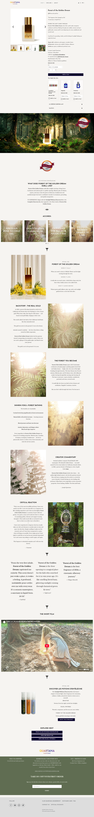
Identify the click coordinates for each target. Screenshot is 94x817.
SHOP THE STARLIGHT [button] (66, 719)
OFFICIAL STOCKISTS (57, 804)
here (67, 469)
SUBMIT (47, 790)
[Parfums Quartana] (15, 3)
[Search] (81, 3)
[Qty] (49, 70)
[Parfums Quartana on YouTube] (15, 805)
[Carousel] (28, 26)
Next (44, 26)
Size (48, 64)
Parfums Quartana (49, 809)
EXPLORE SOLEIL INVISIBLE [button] (47, 739)
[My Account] (79, 3)
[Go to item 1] (46, 243)
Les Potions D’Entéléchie (59, 54)
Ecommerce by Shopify (50, 811)
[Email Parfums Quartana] (23, 805)
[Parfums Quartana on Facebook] (11, 805)
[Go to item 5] (48, 243)
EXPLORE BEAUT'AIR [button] (47, 735)
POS (43, 811)
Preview (12, 26)
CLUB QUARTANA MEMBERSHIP (51, 801)
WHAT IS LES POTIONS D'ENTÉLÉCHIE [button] (47, 732)
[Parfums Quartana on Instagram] (19, 805)
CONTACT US (45, 804)
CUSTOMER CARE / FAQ (69, 801)
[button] (53, 85)
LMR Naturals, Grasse (62, 56)
